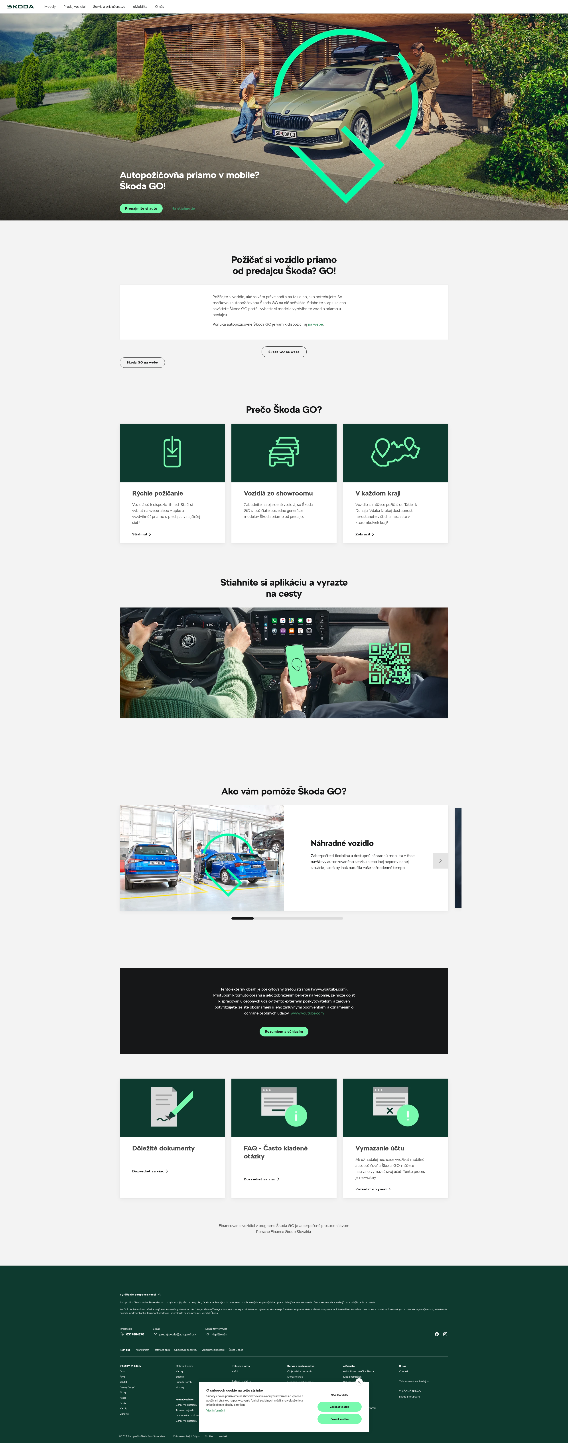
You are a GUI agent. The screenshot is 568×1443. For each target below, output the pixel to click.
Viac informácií (215, 1410)
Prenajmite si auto (141, 208)
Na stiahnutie (183, 208)
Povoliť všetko (340, 1419)
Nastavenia (339, 1394)
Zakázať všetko (339, 1406)
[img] (20, 6)
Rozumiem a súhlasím (284, 1031)
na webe (315, 324)
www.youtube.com (307, 1013)
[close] (359, 1382)
